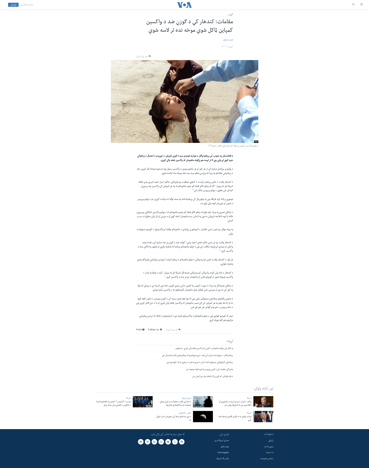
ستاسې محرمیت (266, 458)
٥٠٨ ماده (269, 453)
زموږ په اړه (268, 447)
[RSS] (154, 442)
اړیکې (270, 440)
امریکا (249, 398)
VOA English (223, 453)
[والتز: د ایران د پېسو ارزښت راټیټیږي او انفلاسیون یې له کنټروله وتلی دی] (263, 401)
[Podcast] (147, 442)
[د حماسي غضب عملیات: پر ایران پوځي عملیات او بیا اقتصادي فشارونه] (203, 401)
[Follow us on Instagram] (161, 442)
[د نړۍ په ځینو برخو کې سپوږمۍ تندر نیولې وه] (203, 416)
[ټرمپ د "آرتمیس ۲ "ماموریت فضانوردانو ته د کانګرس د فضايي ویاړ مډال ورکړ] (143, 401)
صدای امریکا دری (26, 5)
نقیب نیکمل (228, 40)
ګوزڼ (230, 14)
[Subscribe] (140, 442)
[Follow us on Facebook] (181, 442)
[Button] (143, 56)
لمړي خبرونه (186, 398)
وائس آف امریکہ (222, 458)
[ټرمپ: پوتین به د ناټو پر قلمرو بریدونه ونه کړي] (263, 416)
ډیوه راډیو (225, 447)
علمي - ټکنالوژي (185, 413)
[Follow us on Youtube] (168, 442)
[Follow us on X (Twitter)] (175, 442)
